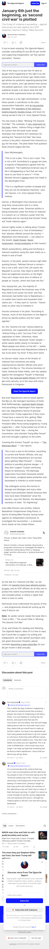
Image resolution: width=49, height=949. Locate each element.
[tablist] (12, 680)
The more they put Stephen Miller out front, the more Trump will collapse (18, 855)
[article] (24, 839)
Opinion (25, 177)
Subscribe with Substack (26, 910)
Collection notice (24, 932)
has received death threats (23, 378)
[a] (43, 835)
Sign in (44, 3)
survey (35, 161)
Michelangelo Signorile (17, 34)
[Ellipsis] (46, 702)
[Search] (44, 825)
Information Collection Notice (32, 918)
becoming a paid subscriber (24, 644)
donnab (10, 763)
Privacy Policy (26, 920)
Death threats (19, 240)
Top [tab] (4, 826)
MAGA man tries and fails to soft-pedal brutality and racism (18, 833)
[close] (42, 862)
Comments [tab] (7, 680)
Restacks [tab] (17, 680)
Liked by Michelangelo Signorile (20, 705)
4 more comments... (9, 814)
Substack (12, 944)
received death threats (32, 404)
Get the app (36, 938)
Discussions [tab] (20, 826)
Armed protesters (22, 243)
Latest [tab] (10, 826)
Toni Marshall (12, 702)
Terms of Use (37, 915)
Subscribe (35, 3)
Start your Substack (18, 938)
